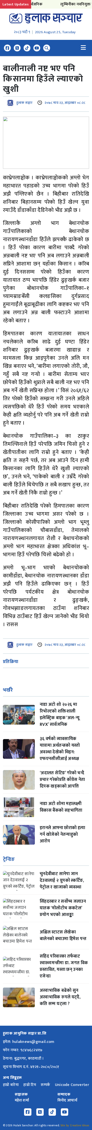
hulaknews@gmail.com (33, 1041)
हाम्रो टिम (29, 1085)
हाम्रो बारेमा (11, 1085)
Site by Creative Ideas (74, 1125)
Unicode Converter (72, 1085)
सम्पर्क (45, 1085)
